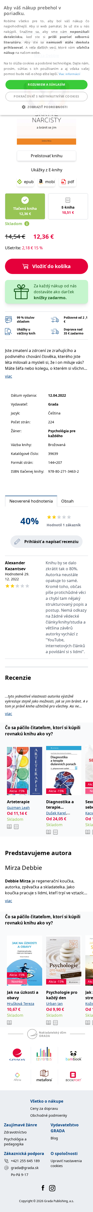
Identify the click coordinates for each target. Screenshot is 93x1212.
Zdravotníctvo (15, 1132)
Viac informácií (69, 74)
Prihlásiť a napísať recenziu (51, 541)
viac (8, 376)
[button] (46, 106)
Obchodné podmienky (48, 1115)
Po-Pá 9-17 (19, 1174)
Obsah (67, 501)
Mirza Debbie (23, 867)
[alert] (46, 57)
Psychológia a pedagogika (15, 1141)
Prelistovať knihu (46, 155)
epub (29, 181)
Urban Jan (54, 1003)
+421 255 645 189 (25, 1160)
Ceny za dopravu (44, 1108)
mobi (50, 181)
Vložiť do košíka (51, 266)
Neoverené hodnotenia (31, 501)
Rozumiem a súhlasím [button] (46, 84)
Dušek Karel (56, 813)
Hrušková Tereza (20, 1003)
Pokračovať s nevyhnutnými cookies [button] (46, 96)
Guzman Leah (18, 807)
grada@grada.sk (24, 1167)
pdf (71, 181)
